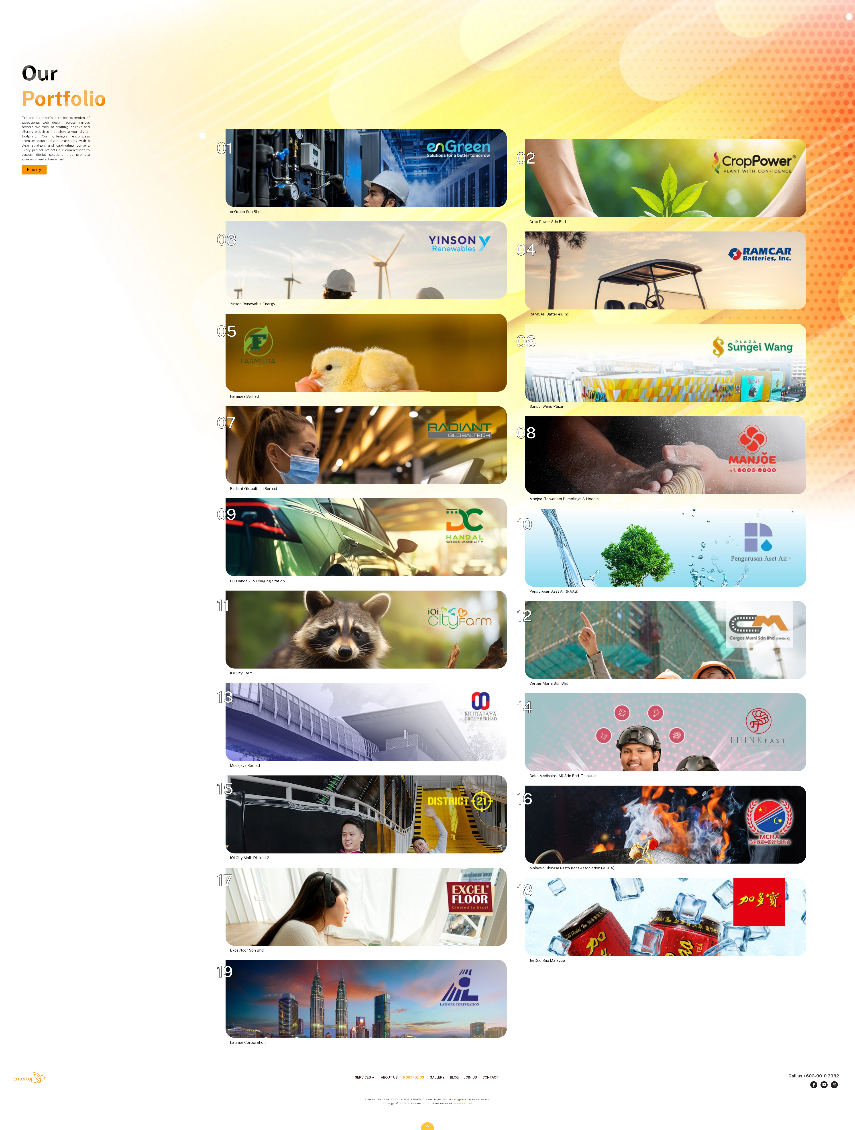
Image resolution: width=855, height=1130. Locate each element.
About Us (735, 8)
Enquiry (34, 169)
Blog (804, 8)
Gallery (786, 8)
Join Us (821, 8)
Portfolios (761, 8)
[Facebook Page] (813, 1084)
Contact (842, 8)
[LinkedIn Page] (824, 1084)
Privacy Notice (463, 1103)
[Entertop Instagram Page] (834, 1084)
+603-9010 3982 (821, 1075)
